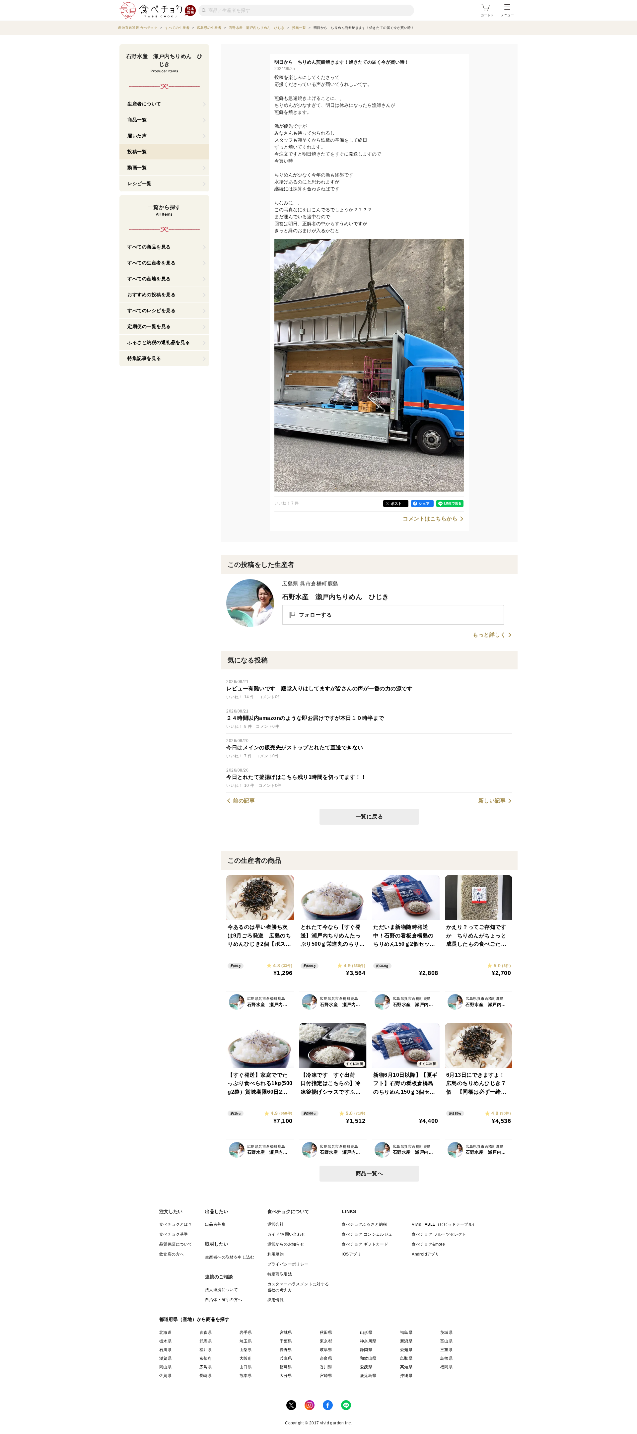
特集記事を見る (144, 358)
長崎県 (205, 1375)
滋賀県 (165, 1358)
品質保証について (175, 1244)
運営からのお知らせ (286, 1244)
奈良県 (326, 1358)
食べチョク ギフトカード (365, 1244)
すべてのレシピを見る (151, 310)
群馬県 (205, 1341)
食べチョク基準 (173, 1234)
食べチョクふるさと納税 (364, 1224)
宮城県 (286, 1332)
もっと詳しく (489, 635)
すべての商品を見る (149, 246)
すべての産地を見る (149, 278)
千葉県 (286, 1341)
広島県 (205, 1367)
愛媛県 (366, 1367)
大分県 (286, 1375)
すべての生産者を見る (151, 262)
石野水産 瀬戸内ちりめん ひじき (335, 596)
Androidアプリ (425, 1254)
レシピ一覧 (139, 183)
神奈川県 (368, 1341)
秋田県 (326, 1332)
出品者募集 (215, 1224)
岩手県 (246, 1332)
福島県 (406, 1332)
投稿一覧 (137, 151)
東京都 (326, 1341)
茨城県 (446, 1332)
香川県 (326, 1367)
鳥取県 (406, 1358)
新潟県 (406, 1341)
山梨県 (246, 1349)
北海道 (165, 1332)
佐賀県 (165, 1375)
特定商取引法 (279, 1274)
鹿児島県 (368, 1375)
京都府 (205, 1358)
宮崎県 (326, 1375)
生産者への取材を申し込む (229, 1257)
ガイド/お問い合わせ (286, 1234)
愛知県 (406, 1349)
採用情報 (275, 1300)
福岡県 (446, 1367)
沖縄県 (406, 1375)
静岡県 (366, 1349)
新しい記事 (492, 800)
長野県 (286, 1349)
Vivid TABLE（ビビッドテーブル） (444, 1224)
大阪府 (246, 1358)
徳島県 (286, 1367)
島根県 (446, 1358)
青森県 (205, 1332)
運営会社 (275, 1224)
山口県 (246, 1367)
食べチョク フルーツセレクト (439, 1234)
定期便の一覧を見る (149, 326)
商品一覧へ (369, 1173)
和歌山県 (368, 1358)
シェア (424, 504)
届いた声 (137, 135)
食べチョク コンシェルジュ (367, 1234)
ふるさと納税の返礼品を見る (158, 342)
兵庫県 (286, 1358)
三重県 (446, 1349)
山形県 (366, 1332)
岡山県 (165, 1367)
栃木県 (165, 1341)
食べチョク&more (428, 1244)
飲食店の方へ (171, 1254)
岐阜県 (326, 1349)
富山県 (446, 1341)
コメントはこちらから (430, 518)
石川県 (165, 1349)
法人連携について (221, 1289)
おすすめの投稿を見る (151, 294)
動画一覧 (137, 167)
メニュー (507, 15)
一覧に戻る (369, 816)
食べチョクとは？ (175, 1224)
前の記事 (244, 800)
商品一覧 (137, 119)
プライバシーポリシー (288, 1264)
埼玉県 (246, 1341)
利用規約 (275, 1254)
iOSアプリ (351, 1254)
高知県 (406, 1367)
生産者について (144, 103)
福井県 (205, 1349)
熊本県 (246, 1375)
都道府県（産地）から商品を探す (194, 1319)
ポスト (396, 504)
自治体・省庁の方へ (223, 1299)
